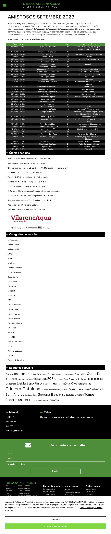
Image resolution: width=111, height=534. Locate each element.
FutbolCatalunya (15, 323)
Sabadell (96, 389)
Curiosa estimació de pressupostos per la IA (27, 182)
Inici (7, 486)
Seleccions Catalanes (72, 492)
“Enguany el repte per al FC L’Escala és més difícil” (29, 200)
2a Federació (13, 245)
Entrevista (12, 286)
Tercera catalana (24, 491)
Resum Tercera (84, 390)
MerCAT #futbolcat (16, 342)
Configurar (55, 519)
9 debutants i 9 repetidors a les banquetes (26, 163)
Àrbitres (11, 263)
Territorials (89, 494)
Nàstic (67, 383)
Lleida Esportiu (28, 383)
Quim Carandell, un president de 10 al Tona (26, 186)
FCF (9, 300)
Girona (71, 379)
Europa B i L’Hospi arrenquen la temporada (26, 209)
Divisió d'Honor (91, 489)
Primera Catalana (15, 351)
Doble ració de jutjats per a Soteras (23, 205)
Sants (35, 395)
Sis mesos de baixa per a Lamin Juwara (25, 172)
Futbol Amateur (14, 305)
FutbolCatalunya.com (40, 4)
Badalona (20, 374)
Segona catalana (24, 488)
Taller (7, 493)
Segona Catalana (64, 394)
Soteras (79, 394)
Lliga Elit (11, 337)
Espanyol (20, 379)
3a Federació (13, 249)
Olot (74, 383)
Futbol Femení (14, 314)
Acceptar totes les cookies (55, 526)
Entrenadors (69, 495)
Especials (12, 295)
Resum (72, 389)
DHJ (14, 379)
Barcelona (32, 374)
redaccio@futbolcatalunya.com (46, 35)
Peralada (82, 383)
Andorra (9, 374)
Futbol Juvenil (14, 318)
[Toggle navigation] (5, 5)
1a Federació (13, 240)
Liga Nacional (90, 492)
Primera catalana (24, 486)
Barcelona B (43, 374)
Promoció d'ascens (48, 390)
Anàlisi (10, 258)
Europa (42, 378)
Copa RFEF (12, 282)
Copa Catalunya (14, 272)
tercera (28, 400)
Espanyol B (31, 379)
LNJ (41, 383)
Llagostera (11, 383)
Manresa (49, 384)
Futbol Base (13, 309)
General (11, 332)
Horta (77, 379)
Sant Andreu (15, 394)
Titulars (11, 355)
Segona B (45, 394)
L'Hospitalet (95, 378)
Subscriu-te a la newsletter (68, 445)
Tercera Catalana (41, 400)
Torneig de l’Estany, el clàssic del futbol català (28, 177)
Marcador (9, 491)
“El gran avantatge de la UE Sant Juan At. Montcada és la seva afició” (38, 168)
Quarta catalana (23, 493)
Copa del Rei (13, 277)
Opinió (10, 346)
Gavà (66, 379)
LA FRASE (12, 328)
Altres (10, 254)
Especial (11, 291)
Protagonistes (61, 390)
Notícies (8, 488)
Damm (8, 379)
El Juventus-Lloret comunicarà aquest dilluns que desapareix (34, 191)
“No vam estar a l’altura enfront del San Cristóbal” (29, 159)
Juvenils (84, 379)
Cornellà (93, 374)
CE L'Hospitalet (55, 374)
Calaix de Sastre (15, 268)
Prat (90, 383)
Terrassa (53, 400)
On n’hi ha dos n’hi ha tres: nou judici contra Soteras (31, 196)
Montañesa (57, 384)
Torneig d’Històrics (16, 360)
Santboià (28, 395)
